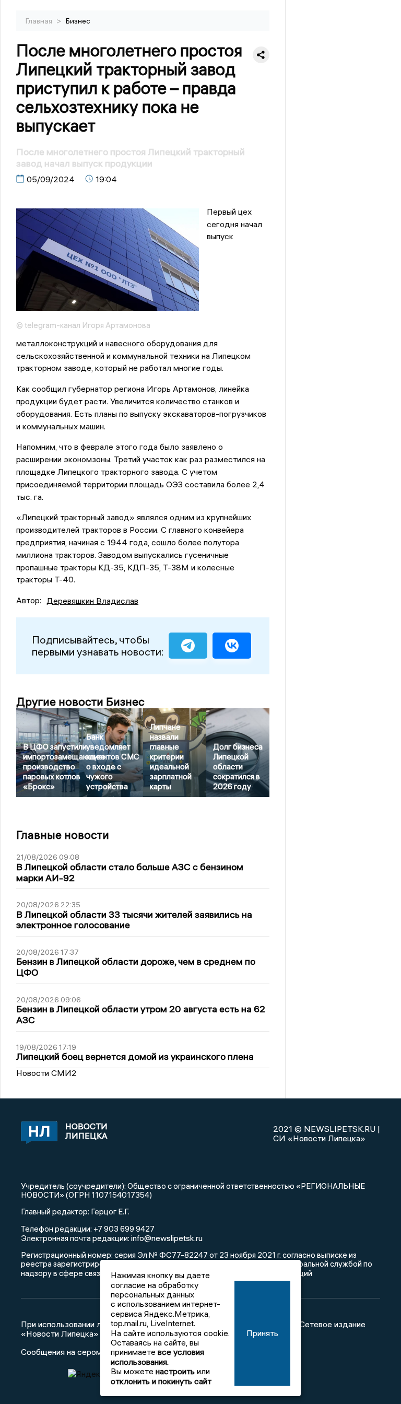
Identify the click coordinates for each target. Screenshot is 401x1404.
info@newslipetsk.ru (167, 1238)
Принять (262, 1333)
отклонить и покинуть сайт (161, 1381)
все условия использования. (157, 1356)
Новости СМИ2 (46, 1073)
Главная (40, 21)
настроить (175, 1371)
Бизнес (78, 21)
